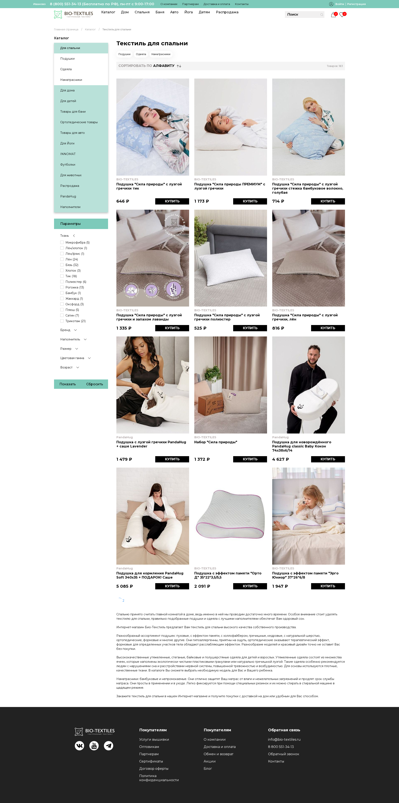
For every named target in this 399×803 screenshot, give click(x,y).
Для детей (68, 101)
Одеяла (66, 69)
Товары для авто (72, 133)
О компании (168, 4)
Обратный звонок (283, 754)
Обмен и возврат (218, 754)
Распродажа (227, 12)
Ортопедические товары (79, 122)
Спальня (142, 12)
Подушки (67, 58)
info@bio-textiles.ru (284, 739)
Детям (204, 12)
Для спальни (70, 48)
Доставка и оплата (217, 4)
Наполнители (70, 207)
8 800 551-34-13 (281, 747)
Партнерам (190, 4)
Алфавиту (164, 66)
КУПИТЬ (172, 201)
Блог (208, 769)
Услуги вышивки (154, 739)
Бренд (65, 330)
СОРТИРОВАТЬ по (146, 66)
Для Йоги (67, 143)
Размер (65, 349)
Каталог (108, 12)
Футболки (67, 164)
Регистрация (356, 4)
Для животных (70, 175)
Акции (210, 761)
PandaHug (68, 196)
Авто (174, 12)
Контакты (242, 4)
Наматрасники (71, 80)
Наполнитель (70, 339)
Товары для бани (73, 111)
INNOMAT (67, 154)
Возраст (66, 367)
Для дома (67, 90)
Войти (339, 4)
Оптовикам (149, 747)
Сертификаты (151, 761)
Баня (159, 12)
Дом (125, 12)
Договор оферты (154, 769)
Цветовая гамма (72, 358)
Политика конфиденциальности (159, 778)
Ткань (64, 236)
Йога (188, 12)
